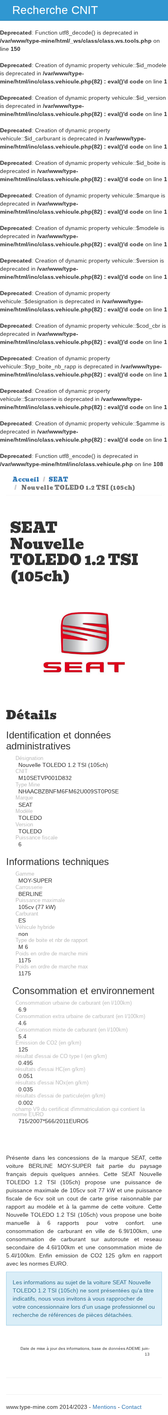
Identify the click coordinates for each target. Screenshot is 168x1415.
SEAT (58, 479)
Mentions (104, 1407)
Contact (131, 1407)
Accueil (25, 479)
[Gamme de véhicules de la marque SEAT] (84, 642)
